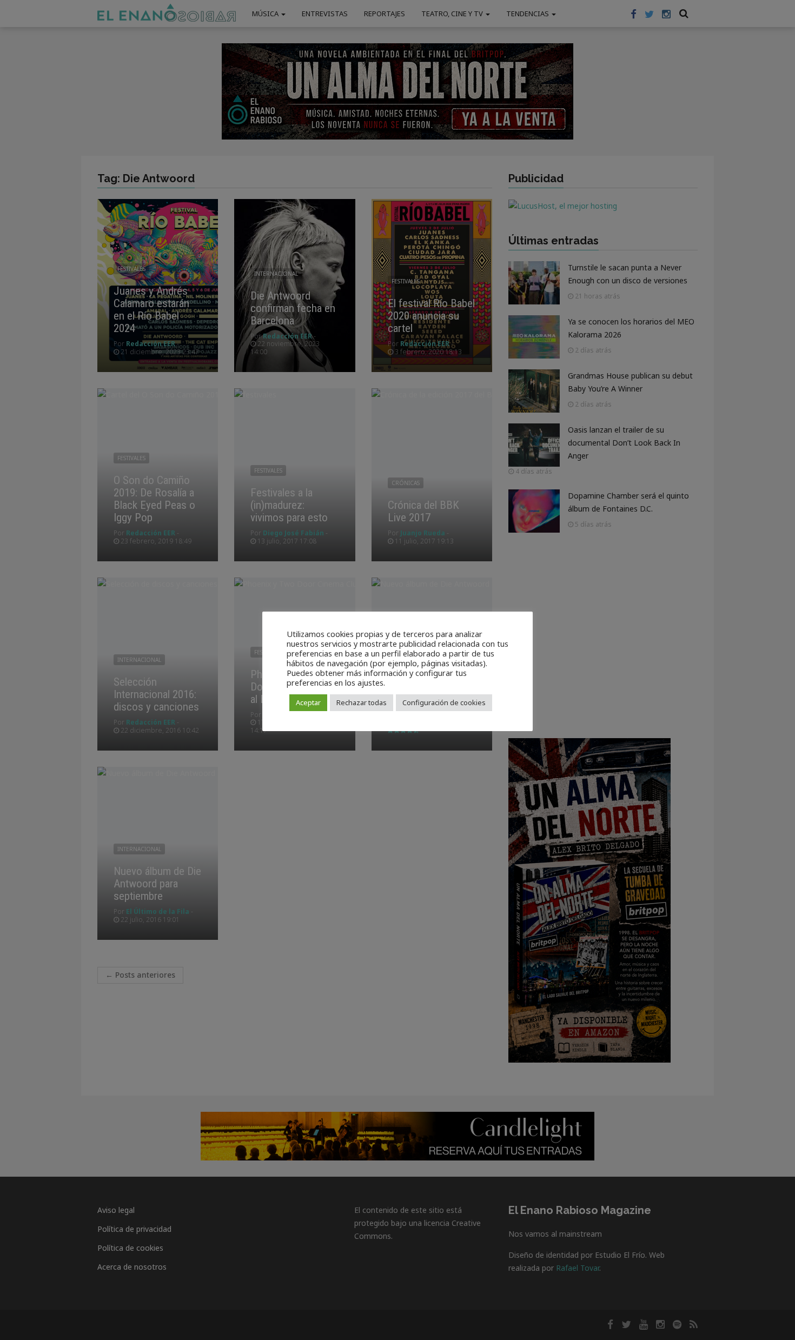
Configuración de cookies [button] (444, 702)
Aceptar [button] (308, 702)
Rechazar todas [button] (361, 702)
